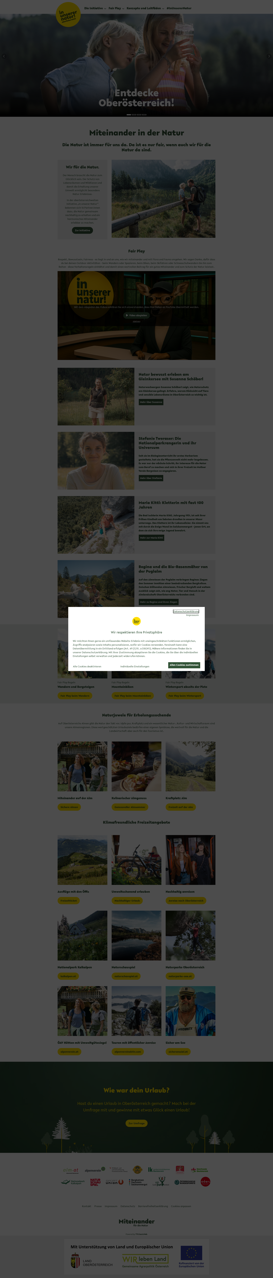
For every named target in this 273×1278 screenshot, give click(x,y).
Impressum (192, 615)
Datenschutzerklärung (186, 611)
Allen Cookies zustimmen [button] (184, 665)
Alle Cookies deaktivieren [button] (87, 666)
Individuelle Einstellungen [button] (134, 666)
